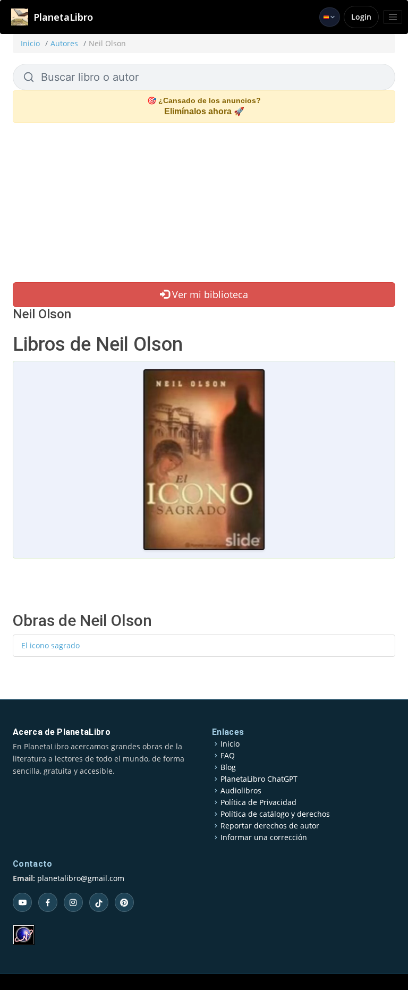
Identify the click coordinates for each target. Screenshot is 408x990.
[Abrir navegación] (392, 17)
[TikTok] (98, 902)
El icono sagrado (50, 645)
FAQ (227, 755)
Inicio (30, 43)
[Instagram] (73, 902)
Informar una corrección (263, 837)
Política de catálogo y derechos (275, 814)
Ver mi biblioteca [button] (208, 294)
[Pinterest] (124, 902)
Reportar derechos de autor (269, 826)
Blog (228, 767)
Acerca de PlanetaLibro (61, 732)
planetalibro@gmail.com (80, 878)
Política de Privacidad (258, 802)
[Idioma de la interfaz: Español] (329, 17)
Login (361, 17)
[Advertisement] (204, 202)
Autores (64, 43)
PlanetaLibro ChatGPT (259, 779)
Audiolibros (240, 790)
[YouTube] (22, 902)
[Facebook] (47, 902)
